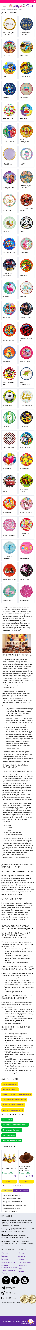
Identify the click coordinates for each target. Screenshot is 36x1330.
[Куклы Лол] (9, 308)
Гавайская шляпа (9, 1135)
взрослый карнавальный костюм (14, 1099)
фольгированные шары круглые (14, 1205)
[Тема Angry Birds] (9, 570)
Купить (9, 1181)
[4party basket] (31, 5)
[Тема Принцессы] (9, 525)
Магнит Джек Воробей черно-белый (17, 949)
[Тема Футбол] (9, 396)
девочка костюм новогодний (13, 1110)
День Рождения (9, 13)
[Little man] (9, 417)
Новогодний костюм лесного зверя (15, 1125)
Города (25, 1190)
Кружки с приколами (12, 899)
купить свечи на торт (14, 908)
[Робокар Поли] (26, 438)
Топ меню (17, 1190)
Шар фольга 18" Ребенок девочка (16, 956)
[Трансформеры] (9, 330)
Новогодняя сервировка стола (17, 871)
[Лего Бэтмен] (26, 417)
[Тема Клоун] (9, 503)
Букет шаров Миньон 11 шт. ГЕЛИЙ (16, 980)
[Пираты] (9, 68)
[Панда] (26, 222)
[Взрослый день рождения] (9, 24)
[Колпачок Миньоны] (9, 1158)
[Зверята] (9, 222)
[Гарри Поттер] (26, 68)
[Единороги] (26, 243)
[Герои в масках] (9, 131)
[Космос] (9, 88)
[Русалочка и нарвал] (26, 154)
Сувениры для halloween (11, 1130)
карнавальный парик (10, 1089)
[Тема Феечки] (26, 548)
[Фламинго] (9, 287)
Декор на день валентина (12, 1140)
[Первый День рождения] (9, 547)
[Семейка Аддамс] (26, 308)
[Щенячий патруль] (9, 243)
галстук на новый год (10, 1211)
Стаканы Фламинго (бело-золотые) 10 (17, 985)
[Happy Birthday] (9, 438)
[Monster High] (26, 570)
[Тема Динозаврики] (26, 373)
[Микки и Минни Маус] (9, 373)
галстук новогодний (24, 878)
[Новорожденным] (26, 396)
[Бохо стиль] (9, 200)
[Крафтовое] (26, 88)
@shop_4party (10, 1288)
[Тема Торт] (26, 110)
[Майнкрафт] (26, 46)
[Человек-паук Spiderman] (9, 265)
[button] (3, 1185)
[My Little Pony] (26, 352)
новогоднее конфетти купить (13, 1195)
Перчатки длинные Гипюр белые (16, 963)
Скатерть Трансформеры (13, 992)
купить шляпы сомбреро (11, 1208)
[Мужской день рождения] (26, 24)
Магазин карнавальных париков (12, 876)
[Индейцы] (26, 287)
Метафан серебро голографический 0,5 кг (19, 982)
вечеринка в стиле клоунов (12, 1202)
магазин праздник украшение (13, 1105)
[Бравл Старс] (9, 46)
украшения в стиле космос (12, 1198)
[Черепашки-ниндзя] (26, 480)
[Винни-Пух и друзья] (26, 524)
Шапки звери (7, 1119)
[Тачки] (9, 481)
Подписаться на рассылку (11, 1302)
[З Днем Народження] (26, 131)
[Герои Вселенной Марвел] (26, 200)
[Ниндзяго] (26, 265)
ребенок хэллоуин (9, 1094)
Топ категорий (7, 1190)
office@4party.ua (10, 1298)
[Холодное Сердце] (9, 177)
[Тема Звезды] (26, 591)
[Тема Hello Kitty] (26, 503)
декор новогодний (24, 1094)
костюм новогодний (10, 1084)
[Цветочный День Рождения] (26, 177)
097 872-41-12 (10, 1293)
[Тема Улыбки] (26, 459)
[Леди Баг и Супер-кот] (26, 329)
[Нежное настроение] (9, 154)
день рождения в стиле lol (21, 892)
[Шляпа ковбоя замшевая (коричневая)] (26, 1158)
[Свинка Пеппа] (9, 591)
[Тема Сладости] (9, 110)
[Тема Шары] (9, 459)
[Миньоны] (9, 352)
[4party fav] (27, 5)
